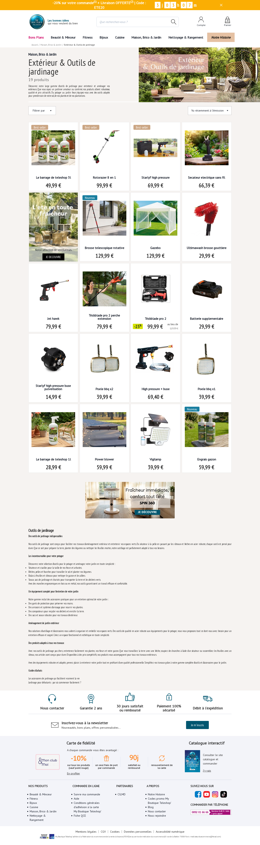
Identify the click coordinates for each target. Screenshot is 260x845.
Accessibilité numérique (170, 831)
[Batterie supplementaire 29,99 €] (206, 290)
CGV (103, 831)
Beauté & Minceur (63, 37)
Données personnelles (138, 831)
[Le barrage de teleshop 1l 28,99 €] (53, 431)
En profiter (73, 773)
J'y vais (207, 770)
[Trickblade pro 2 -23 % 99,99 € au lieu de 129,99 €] (155, 290)
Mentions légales (86, 831)
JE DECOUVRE (53, 257)
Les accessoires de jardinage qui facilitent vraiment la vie (54, 678)
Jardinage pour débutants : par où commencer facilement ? (54, 682)
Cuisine (120, 37)
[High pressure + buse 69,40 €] (155, 360)
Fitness (88, 37)
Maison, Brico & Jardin (146, 37)
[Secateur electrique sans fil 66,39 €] (206, 149)
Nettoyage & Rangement (185, 37)
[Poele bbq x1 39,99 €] (206, 360)
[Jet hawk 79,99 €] (53, 290)
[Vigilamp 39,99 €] (155, 431)
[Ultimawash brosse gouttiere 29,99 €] (206, 219)
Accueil (34, 44)
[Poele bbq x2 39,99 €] (104, 360)
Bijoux (104, 37)
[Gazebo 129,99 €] (155, 219)
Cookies (115, 831)
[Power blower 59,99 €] (104, 431)
